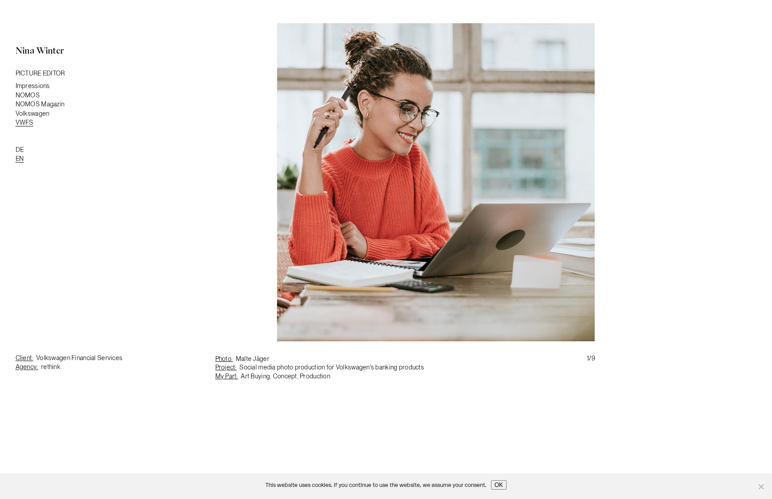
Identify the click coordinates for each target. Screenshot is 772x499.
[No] (760, 486)
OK (499, 485)
